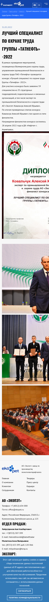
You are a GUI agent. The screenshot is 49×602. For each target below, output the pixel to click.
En (39, 5)
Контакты (31, 490)
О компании (7, 482)
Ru (35, 5)
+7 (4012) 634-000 (19, 505)
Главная (5, 478)
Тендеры (31, 478)
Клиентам (6, 486)
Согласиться (24, 591)
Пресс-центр (32, 482)
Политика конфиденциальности (24, 598)
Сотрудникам (8, 490)
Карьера (30, 486)
